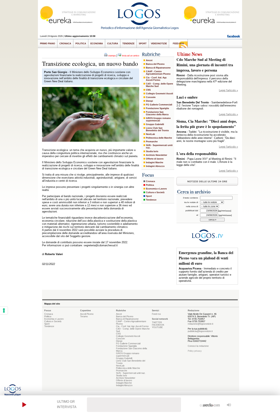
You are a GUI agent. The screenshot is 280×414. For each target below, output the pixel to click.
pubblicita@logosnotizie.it (200, 331)
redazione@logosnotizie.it (200, 324)
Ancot (149, 60)
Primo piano (47, 43)
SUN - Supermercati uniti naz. (159, 146)
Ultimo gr (66, 401)
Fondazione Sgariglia (157, 108)
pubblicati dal (192, 210)
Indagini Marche (154, 162)
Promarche (152, 141)
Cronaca (65, 43)
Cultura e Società (155, 192)
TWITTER (157, 322)
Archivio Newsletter (156, 155)
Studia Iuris (152, 151)
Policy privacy (195, 351)
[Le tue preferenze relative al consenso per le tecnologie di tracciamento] (4, 310)
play (24, 405)
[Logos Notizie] (140, 29)
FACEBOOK (158, 325)
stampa (112, 55)
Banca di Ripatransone (158, 67)
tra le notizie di (191, 202)
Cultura (112, 43)
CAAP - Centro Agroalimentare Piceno (158, 72)
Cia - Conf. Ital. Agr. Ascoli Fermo (156, 78)
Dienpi (149, 101)
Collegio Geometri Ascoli (159, 93)
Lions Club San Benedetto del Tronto (157, 129)
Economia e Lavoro (156, 188)
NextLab (150, 134)
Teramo (84, 316)
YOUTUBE (157, 327)
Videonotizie (159, 43)
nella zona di (192, 206)
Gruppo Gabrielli (155, 124)
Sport (143, 43)
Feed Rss (178, 43)
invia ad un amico (130, 55)
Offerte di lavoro (155, 158)
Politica (80, 43)
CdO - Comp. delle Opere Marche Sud (159, 84)
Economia (96, 43)
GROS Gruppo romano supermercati (158, 119)
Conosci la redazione (198, 346)
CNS (148, 90)
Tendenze (128, 43)
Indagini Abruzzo (155, 166)
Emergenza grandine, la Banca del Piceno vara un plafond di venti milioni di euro (206, 258)
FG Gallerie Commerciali (159, 104)
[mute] (229, 404)
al (197, 215)
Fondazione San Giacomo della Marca (157, 113)
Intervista (66, 407)
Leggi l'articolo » (228, 90)
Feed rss (156, 314)
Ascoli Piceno (86, 314)
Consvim (151, 97)
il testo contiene (190, 198)
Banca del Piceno (155, 64)
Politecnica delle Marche (159, 138)
